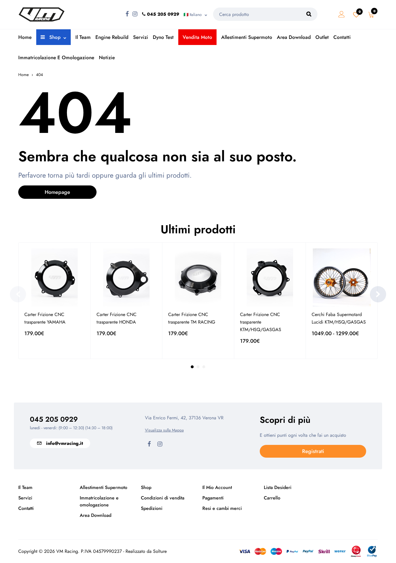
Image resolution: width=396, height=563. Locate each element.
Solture (160, 551)
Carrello (272, 498)
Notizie (107, 57)
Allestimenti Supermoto (246, 37)
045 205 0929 (54, 419)
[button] (378, 294)
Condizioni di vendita (162, 498)
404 (39, 74)
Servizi (140, 37)
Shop (54, 37)
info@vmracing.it (64, 443)
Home (25, 37)
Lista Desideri (277, 487)
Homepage (57, 192)
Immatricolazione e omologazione (56, 57)
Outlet (322, 37)
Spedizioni (151, 508)
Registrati (313, 451)
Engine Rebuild (111, 37)
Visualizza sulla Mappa (164, 430)
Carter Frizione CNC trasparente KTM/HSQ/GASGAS (260, 322)
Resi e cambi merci (222, 508)
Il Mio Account (217, 487)
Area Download (294, 37)
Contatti (342, 37)
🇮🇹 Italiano (193, 14)
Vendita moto (197, 37)
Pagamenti (213, 498)
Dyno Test (163, 37)
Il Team (83, 37)
